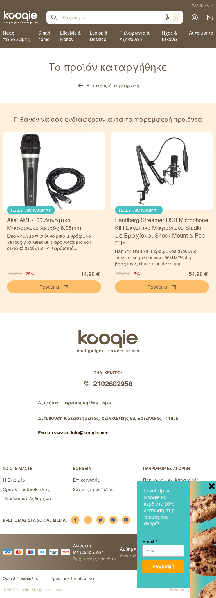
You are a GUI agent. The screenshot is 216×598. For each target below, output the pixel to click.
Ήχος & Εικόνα (169, 35)
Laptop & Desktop (99, 35)
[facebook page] (75, 520)
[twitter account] (100, 520)
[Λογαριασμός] (194, 17)
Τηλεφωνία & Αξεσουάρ (135, 35)
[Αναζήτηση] (54, 17)
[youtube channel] (126, 520)
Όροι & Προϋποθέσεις (26, 489)
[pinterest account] (113, 520)
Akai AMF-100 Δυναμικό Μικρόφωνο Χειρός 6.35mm (44, 224)
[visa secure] (55, 552)
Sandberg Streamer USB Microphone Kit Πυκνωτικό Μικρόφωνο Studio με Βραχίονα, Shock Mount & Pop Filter (161, 231)
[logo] (20, 17)
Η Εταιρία (14, 480)
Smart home (44, 35)
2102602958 (112, 383)
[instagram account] (88, 520)
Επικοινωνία (87, 480)
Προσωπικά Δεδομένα (27, 498)
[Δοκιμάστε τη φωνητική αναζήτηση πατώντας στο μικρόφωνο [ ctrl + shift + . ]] (166, 17)
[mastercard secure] (67, 552)
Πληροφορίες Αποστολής (171, 480)
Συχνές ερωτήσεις (93, 489)
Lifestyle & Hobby (70, 35)
